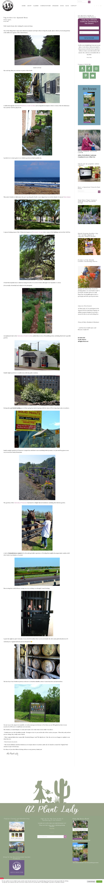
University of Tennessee (20, 502)
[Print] (8, 6)
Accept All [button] (99, 881)
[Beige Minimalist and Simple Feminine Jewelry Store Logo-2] (16, 867)
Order (75, 819)
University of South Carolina (25, 336)
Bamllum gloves (90, 294)
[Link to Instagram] (99, 6)
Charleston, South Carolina (28, 105)
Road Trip (6, 21)
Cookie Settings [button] (91, 881)
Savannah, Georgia (38, 232)
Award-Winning (80, 840)
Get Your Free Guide (89, 38)
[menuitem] (23, 6)
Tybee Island (66, 197)
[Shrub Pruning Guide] (16, 847)
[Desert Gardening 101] (16, 837)
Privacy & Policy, (82, 322)
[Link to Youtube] (101, 6)
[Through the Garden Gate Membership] (16, 827)
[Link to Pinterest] (97, 6)
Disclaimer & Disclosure (93, 322)
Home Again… (8, 19)
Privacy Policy (89, 57)
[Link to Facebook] (94, 6)
